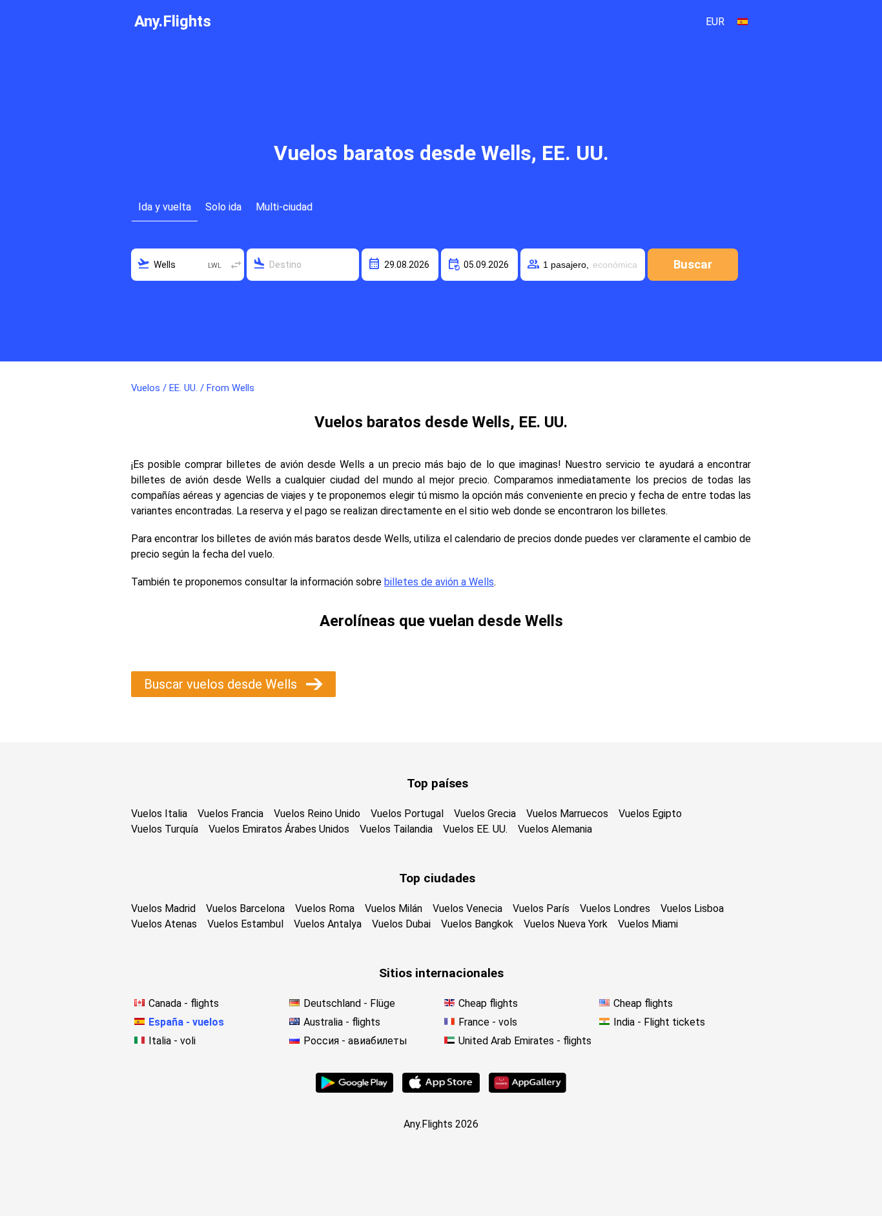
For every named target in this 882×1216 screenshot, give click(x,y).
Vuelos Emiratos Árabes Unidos (279, 829)
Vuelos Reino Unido (317, 813)
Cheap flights (488, 1003)
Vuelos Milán (393, 908)
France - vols (487, 1022)
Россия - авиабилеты (355, 1041)
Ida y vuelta (164, 207)
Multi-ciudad (284, 207)
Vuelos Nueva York (566, 924)
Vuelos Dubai (401, 924)
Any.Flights (172, 21)
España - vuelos (186, 1022)
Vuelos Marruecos (567, 813)
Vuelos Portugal (407, 813)
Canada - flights (184, 1003)
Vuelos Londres (615, 908)
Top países (437, 783)
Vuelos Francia (230, 813)
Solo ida (223, 207)
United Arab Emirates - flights (524, 1041)
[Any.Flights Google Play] (354, 1089)
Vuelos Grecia (485, 813)
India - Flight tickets (659, 1022)
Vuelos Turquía (164, 829)
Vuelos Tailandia (396, 829)
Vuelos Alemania (555, 829)
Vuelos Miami (648, 924)
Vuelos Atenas (164, 924)
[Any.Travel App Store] (441, 1089)
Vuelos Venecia (467, 908)
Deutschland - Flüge (349, 1003)
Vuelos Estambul (245, 924)
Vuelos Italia (159, 813)
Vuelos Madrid (163, 908)
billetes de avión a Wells (439, 582)
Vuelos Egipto (650, 813)
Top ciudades (437, 878)
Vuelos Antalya (328, 924)
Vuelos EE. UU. (475, 829)
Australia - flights (341, 1022)
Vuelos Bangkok (477, 924)
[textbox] (187, 264)
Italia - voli (172, 1041)
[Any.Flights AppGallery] (527, 1089)
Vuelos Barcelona (245, 908)
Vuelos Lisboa (692, 908)
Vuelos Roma (324, 908)
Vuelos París (541, 908)
